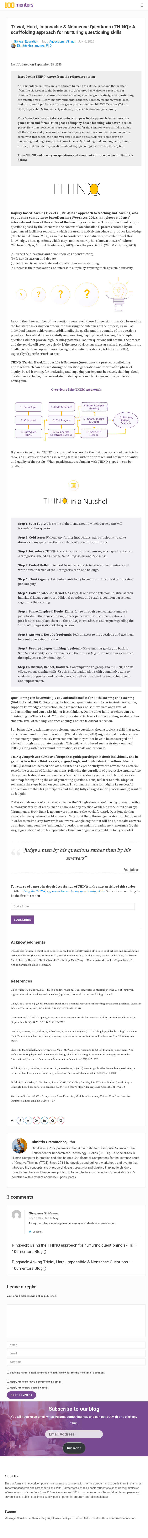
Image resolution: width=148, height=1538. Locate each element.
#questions (57, 41)
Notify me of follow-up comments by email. (36, 1381)
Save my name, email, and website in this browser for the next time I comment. (57, 1372)
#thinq (70, 41)
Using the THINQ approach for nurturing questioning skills (63, 891)
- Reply (54, 1218)
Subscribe (22, 919)
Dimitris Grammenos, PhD (34, 45)
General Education (26, 41)
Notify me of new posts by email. (29, 1387)
